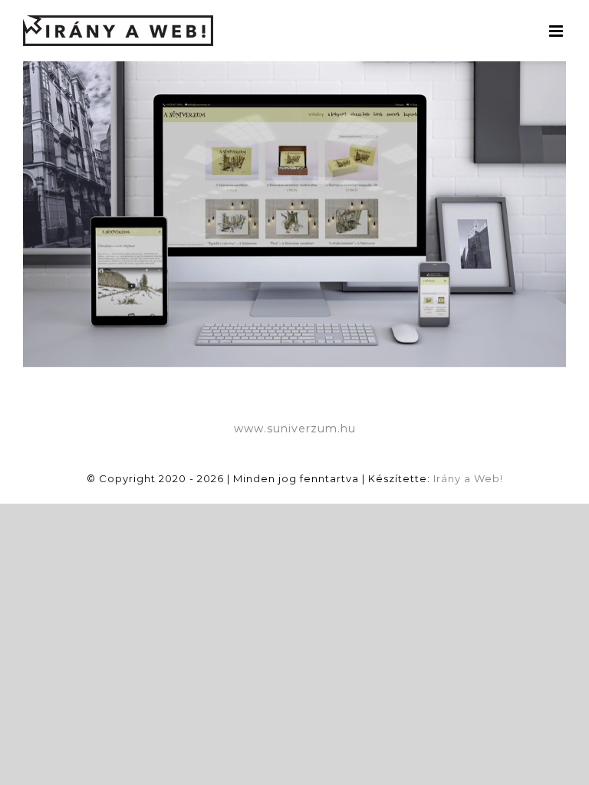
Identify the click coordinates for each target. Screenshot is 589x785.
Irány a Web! (468, 478)
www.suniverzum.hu (295, 428)
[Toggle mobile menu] (557, 31)
